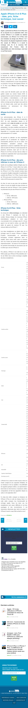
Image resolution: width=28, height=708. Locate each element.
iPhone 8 (9, 515)
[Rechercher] (25, 2)
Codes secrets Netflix (14, 4)
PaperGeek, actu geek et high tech (14, 1)
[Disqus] (14, 575)
